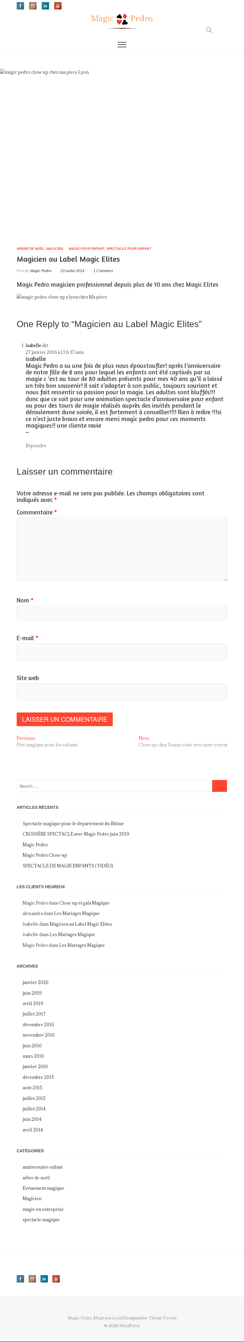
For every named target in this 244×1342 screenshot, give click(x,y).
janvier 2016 (35, 1066)
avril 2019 (33, 1003)
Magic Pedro (40, 271)
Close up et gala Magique (84, 903)
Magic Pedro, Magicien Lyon (94, 1318)
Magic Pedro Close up (45, 855)
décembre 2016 (38, 1024)
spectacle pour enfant (129, 248)
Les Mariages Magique (77, 913)
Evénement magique (43, 1188)
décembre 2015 (38, 1077)
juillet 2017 (34, 1014)
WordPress (129, 1325)
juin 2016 (32, 1046)
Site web (28, 678)
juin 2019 (32, 993)
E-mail (27, 638)
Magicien (54, 248)
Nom (25, 600)
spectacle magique (41, 1219)
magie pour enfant (86, 248)
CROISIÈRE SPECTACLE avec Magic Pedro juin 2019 (76, 834)
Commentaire (37, 512)
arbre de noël (31, 248)
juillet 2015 (34, 1098)
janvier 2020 (36, 982)
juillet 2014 (34, 1109)
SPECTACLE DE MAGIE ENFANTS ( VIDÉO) (68, 866)
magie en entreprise (43, 1209)
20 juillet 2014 (72, 271)
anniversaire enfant (42, 1167)
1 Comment (103, 271)
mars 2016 (33, 1056)
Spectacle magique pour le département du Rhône (73, 823)
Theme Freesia (162, 1318)
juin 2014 (32, 1119)
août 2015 (32, 1087)
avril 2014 (33, 1130)
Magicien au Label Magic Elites (81, 924)
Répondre (36, 445)
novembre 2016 (39, 1035)
